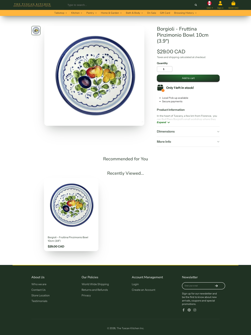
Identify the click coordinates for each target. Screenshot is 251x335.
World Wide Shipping (95, 284)
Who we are (38, 284)
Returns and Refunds (95, 289)
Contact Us (38, 289)
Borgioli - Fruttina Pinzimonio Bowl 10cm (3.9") (71, 214)
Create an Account (143, 289)
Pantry (90, 13)
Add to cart (188, 78)
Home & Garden (110, 13)
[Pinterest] (189, 310)
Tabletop (59, 13)
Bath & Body (133, 13)
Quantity (162, 63)
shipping (174, 57)
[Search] (195, 4)
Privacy (86, 295)
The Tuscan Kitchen (128, 328)
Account (220, 5)
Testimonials (39, 301)
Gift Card (165, 13)
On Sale (151, 13)
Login (135, 284)
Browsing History (184, 13)
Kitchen (75, 13)
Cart (233, 5)
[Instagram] (194, 310)
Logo (32, 5)
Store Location (40, 295)
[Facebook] (183, 310)
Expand (161, 122)
